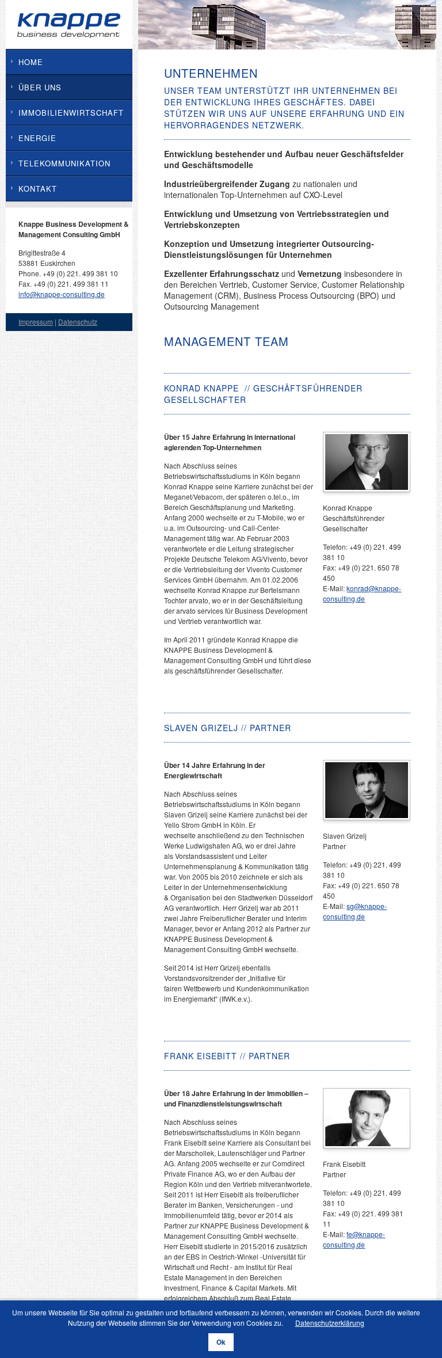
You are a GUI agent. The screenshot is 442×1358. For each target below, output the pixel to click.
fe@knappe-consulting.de (354, 1239)
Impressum (35, 321)
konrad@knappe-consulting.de (362, 593)
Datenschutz (77, 321)
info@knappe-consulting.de (61, 294)
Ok (221, 1342)
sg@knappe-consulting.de (355, 911)
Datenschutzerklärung (329, 1322)
